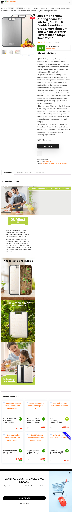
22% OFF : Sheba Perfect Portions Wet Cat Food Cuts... (33, 453)
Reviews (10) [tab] (40, 172)
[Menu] (2, 2)
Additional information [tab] (24, 172)
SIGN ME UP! (24, 498)
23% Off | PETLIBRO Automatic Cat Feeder (56, 421)
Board (43, 163)
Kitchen (52, 161)
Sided (59, 163)
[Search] (69, 2)
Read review (50, 49)
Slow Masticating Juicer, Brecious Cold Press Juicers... (10, 453)
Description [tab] (8, 172)
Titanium (64, 163)
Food (55, 163)
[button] (34, 15)
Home (3, 8)
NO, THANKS (24, 503)
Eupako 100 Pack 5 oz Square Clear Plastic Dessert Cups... (9, 421)
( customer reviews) (52, 42)
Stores (11, 8)
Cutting (47, 163)
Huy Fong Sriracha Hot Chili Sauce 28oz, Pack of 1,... (57, 453)
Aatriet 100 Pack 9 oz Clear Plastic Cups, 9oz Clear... (33, 420)
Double (52, 163)
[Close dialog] (70, 473)
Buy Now (48, 146)
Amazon (20, 8)
